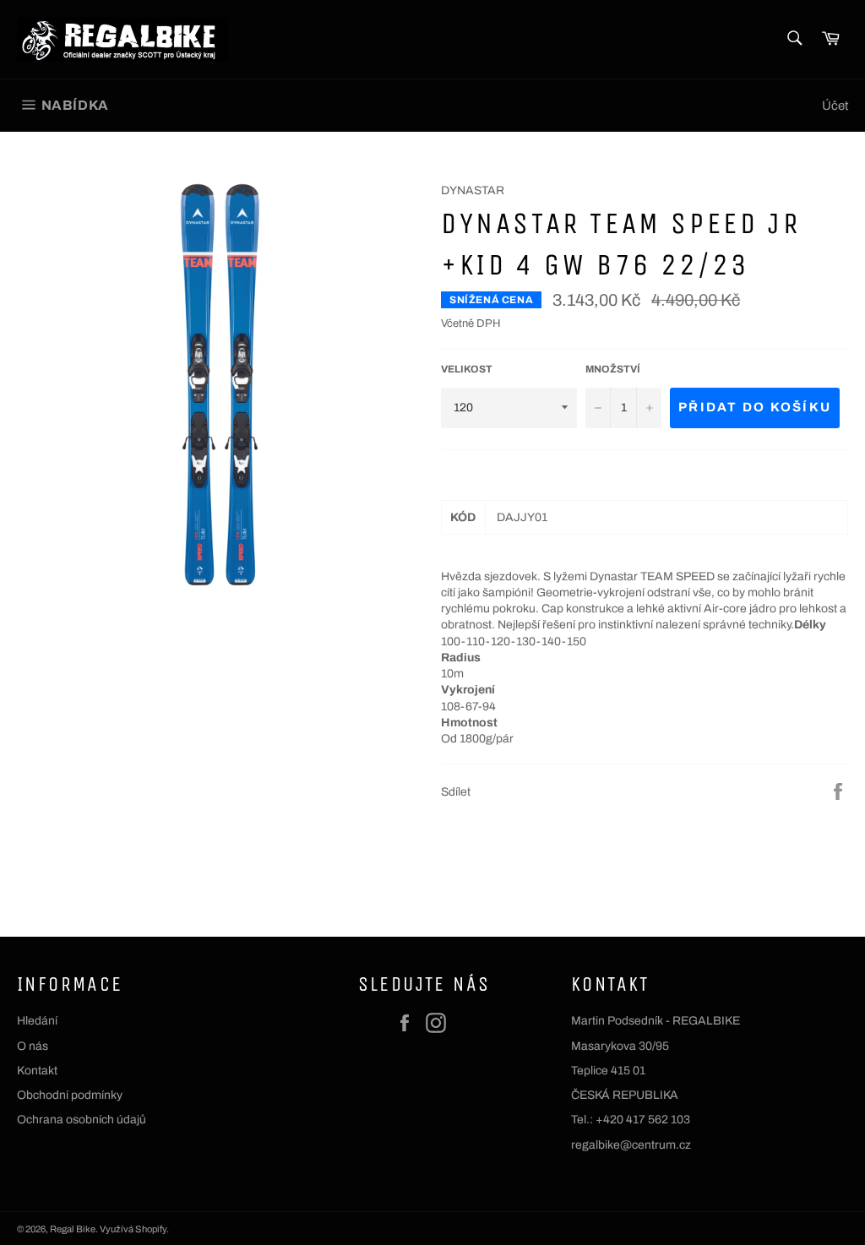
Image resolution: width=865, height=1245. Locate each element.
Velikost (466, 369)
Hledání (37, 1020)
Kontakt (37, 1070)
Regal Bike (72, 1229)
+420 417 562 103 (643, 1119)
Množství (612, 369)
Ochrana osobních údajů (81, 1119)
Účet (835, 105)
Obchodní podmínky (69, 1095)
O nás (32, 1046)
